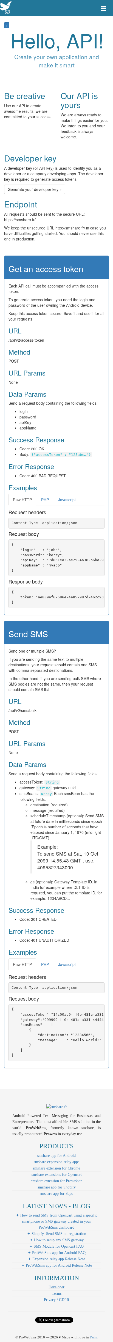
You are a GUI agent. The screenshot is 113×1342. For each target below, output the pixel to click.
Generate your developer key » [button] (35, 189)
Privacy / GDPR (56, 1300)
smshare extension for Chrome (56, 1168)
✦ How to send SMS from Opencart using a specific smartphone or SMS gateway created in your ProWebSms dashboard (56, 1221)
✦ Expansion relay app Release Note (56, 1259)
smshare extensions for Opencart (57, 1175)
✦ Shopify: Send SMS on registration (56, 1234)
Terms (56, 1293)
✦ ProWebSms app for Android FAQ (57, 1253)
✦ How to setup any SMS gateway (57, 1240)
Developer (56, 1287)
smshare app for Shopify (57, 1187)
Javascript (67, 499)
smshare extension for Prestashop (56, 1181)
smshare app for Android (56, 1156)
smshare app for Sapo (56, 1194)
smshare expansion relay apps (56, 1162)
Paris (93, 1337)
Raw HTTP (22, 499)
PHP (45, 499)
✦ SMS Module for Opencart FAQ (56, 1246)
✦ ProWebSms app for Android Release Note (56, 1265)
